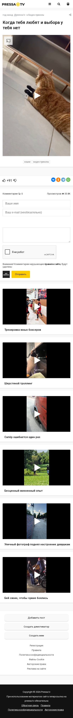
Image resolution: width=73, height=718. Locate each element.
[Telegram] (63, 180)
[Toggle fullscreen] (63, 150)
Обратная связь (30, 705)
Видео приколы (36, 15)
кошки (27, 162)
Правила (36, 650)
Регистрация (36, 645)
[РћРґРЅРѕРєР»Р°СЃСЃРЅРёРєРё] (58, 180)
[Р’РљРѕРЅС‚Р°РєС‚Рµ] (53, 180)
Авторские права (36, 664)
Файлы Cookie (36, 659)
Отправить (20, 274)
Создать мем (36, 635)
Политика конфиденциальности (36, 654)
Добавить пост (36, 617)
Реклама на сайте (36, 668)
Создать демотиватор (36, 626)
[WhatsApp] (68, 180)
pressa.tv (20, 15)
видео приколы (41, 162)
